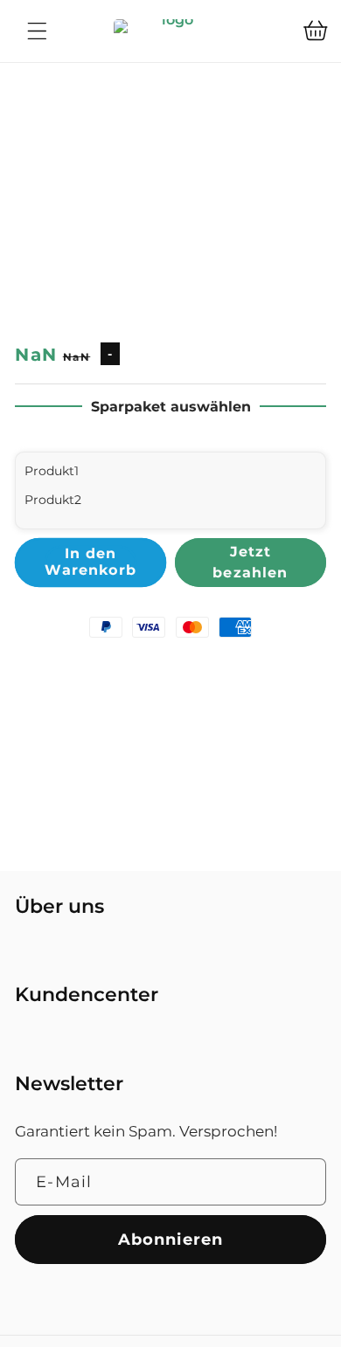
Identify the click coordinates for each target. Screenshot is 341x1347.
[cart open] (316, 31)
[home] (170, 31)
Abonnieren (171, 1239)
